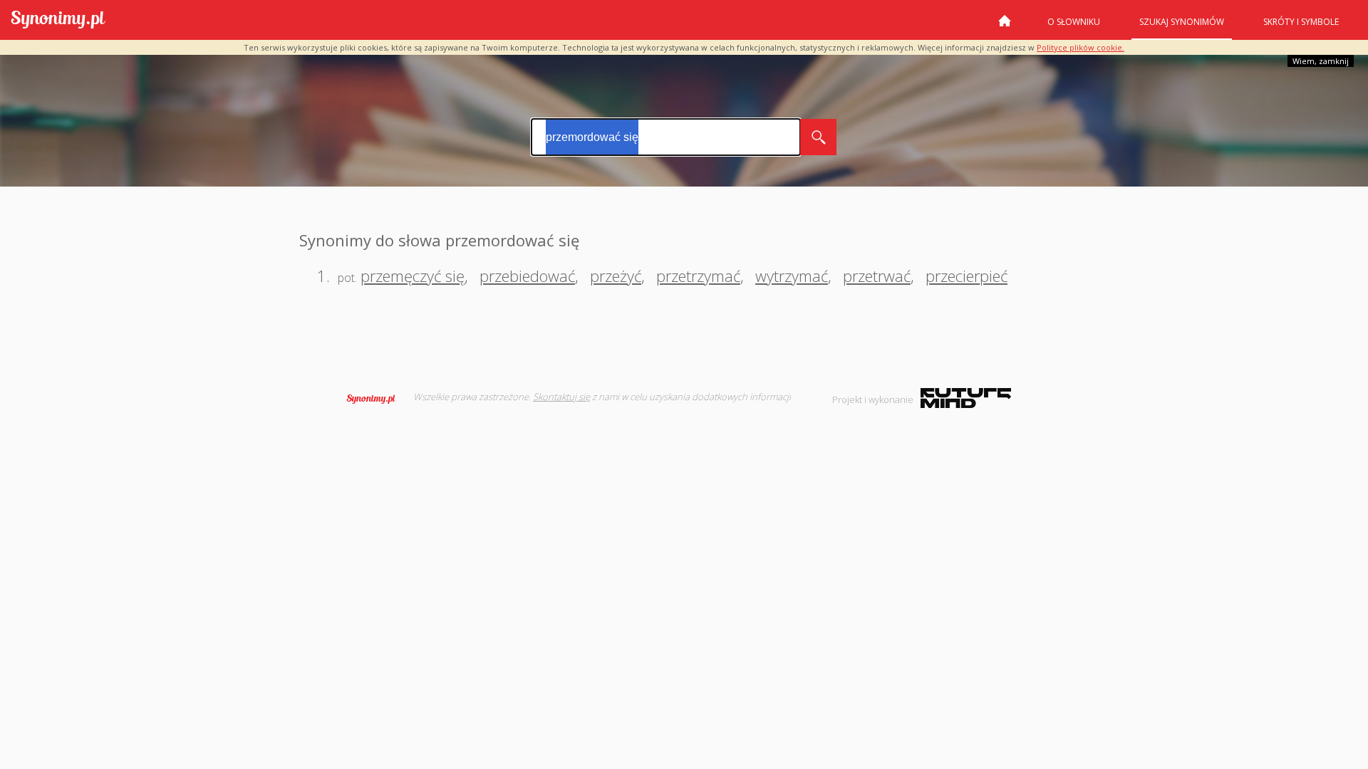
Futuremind (966, 398)
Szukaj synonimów (1181, 22)
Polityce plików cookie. (1080, 47)
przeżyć (615, 275)
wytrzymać (791, 275)
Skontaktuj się (561, 396)
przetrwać (877, 275)
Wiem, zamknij (1320, 61)
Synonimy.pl (58, 20)
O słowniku (1073, 22)
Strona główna (1004, 26)
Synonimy (375, 398)
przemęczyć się (413, 275)
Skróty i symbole (1301, 22)
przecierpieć (966, 275)
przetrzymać (698, 275)
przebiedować (527, 275)
